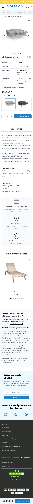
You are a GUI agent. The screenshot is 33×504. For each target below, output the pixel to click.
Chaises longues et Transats (13, 16)
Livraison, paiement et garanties (10, 439)
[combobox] (16, 12)
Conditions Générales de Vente (10, 446)
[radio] (10, 104)
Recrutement (5, 454)
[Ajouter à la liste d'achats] (28, 260)
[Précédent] (4, 35)
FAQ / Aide (4, 442)
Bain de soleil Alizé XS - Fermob (16, 292)
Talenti (19, 63)
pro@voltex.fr (8, 362)
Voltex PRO (4, 435)
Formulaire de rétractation (9, 450)
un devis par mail (16, 324)
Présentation (5, 427)
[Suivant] (28, 35)
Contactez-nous (6, 431)
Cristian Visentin (22, 66)
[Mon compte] (27, 6)
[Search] (31, 12)
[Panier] (30, 6)
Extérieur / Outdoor (24, 78)
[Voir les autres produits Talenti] (29, 57)
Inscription (16, 397)
